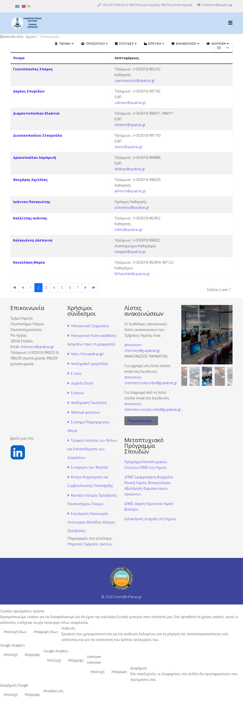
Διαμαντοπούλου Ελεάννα (36, 113)
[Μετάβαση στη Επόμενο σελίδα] (85, 287)
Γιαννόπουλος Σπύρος (33, 69)
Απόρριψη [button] (32, 654)
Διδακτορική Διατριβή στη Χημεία (150, 519)
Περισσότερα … (141, 420)
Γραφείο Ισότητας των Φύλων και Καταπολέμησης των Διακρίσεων (92, 449)
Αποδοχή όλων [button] (15, 631)
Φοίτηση (218, 43)
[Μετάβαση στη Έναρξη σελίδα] (14, 287)
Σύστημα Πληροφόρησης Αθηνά (88, 426)
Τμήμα (64, 43)
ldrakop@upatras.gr (130, 169)
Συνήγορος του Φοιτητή (89, 467)
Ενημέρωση (185, 43)
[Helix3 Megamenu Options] (230, 22)
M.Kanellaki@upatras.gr (132, 273)
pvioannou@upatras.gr (132, 207)
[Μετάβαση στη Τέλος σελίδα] (93, 287)
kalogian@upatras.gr (130, 251)
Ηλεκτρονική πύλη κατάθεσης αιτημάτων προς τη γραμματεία (92, 339)
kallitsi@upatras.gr (128, 229)
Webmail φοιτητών (85, 412)
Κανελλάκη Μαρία (29, 262)
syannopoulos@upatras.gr (135, 80)
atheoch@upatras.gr (130, 191)
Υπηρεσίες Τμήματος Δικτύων (89, 544)
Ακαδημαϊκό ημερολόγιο (89, 363)
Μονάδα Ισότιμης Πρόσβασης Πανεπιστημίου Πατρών (92, 499)
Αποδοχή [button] (11, 654)
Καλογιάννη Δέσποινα (32, 240)
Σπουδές (126, 43)
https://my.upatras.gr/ (87, 354)
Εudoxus (77, 393)
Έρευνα (154, 43)
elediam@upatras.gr (130, 124)
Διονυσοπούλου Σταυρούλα (37, 135)
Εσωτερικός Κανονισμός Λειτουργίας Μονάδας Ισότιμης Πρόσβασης (91, 522)
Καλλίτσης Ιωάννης (30, 218)
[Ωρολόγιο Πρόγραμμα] (207, 334)
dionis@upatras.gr (128, 147)
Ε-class (76, 373)
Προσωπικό (95, 43)
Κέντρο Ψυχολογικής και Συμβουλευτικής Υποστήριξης (90, 481)
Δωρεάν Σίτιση (82, 383)
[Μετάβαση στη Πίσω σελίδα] (23, 287)
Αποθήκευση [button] (53, 691)
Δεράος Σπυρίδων (29, 91)
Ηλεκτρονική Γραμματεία (90, 326)
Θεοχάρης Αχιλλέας (30, 179)
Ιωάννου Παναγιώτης (31, 201)
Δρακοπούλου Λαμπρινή (34, 157)
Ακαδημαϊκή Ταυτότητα (89, 402)
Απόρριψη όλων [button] (46, 631)
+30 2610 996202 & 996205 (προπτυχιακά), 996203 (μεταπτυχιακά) (147, 5)
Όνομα (19, 58)
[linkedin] (29, 6)
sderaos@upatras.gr (130, 102)
